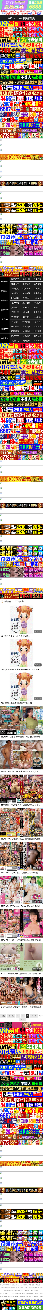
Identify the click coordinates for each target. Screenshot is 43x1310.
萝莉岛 (37, 322)
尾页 (22, 1019)
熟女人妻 (26, 326)
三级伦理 (15, 289)
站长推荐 (5, 300)
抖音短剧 (15, 317)
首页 (3, 1016)
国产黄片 (15, 326)
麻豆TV (26, 317)
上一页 (11, 1016)
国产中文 (15, 336)
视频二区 (5, 291)
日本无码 (37, 279)
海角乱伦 (26, 331)
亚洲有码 (15, 284)
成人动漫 (37, 284)
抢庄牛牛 (26, 308)
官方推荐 (5, 310)
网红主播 (26, 279)
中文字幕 (26, 289)
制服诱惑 (37, 331)
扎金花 (26, 312)
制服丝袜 (26, 293)
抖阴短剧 (26, 341)
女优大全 (26, 322)
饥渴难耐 (26, 298)
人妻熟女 (15, 293)
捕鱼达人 (15, 308)
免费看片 (5, 338)
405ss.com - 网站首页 (21, 18)
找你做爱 (37, 298)
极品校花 (15, 341)
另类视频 (37, 293)
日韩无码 (37, 341)
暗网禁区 (15, 331)
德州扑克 (37, 308)
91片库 (15, 322)
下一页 (34, 1016)
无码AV (5, 319)
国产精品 (15, 279)
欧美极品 (26, 284)
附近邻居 (15, 298)
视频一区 (5, 282)
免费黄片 (37, 326)
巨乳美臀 (37, 289)
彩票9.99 (15, 312)
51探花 (37, 317)
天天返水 (37, 312)
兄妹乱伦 (26, 336)
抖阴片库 (5, 329)
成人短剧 (37, 336)
